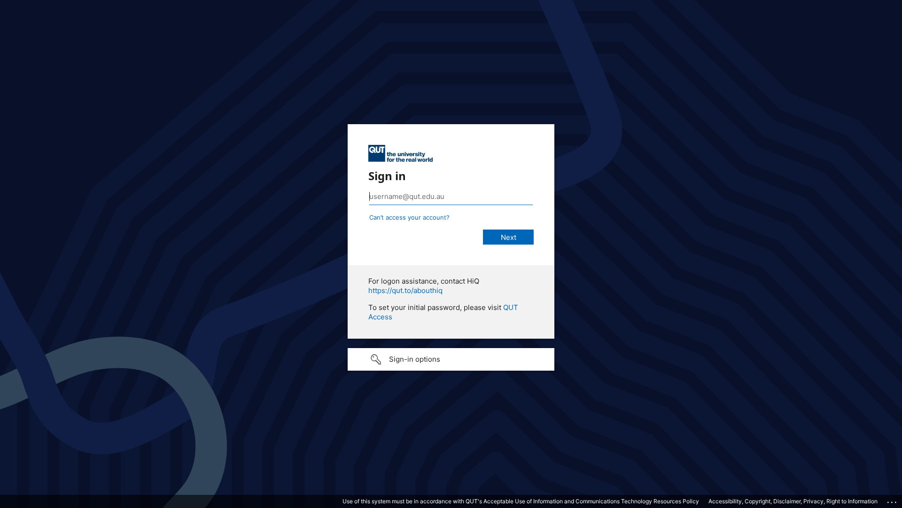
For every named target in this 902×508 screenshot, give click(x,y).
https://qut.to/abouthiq (405, 290)
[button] (451, 359)
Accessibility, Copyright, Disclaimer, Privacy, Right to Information (793, 501)
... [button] (892, 500)
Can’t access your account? (409, 217)
